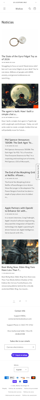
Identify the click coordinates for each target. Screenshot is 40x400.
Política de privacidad (31, 388)
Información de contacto (12, 395)
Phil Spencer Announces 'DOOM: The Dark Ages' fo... (19, 141)
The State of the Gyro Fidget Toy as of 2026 (19, 58)
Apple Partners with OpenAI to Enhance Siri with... (19, 209)
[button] (4, 8)
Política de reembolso (15, 388)
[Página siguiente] (26, 301)
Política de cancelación (29, 395)
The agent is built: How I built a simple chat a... (17, 113)
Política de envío (29, 392)
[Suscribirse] (33, 347)
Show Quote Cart (38, 171)
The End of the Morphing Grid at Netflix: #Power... (20, 174)
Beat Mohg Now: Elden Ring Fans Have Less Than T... (18, 268)
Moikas (18, 385)
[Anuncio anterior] (4, 2)
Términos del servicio (14, 392)
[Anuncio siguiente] (35, 2)
